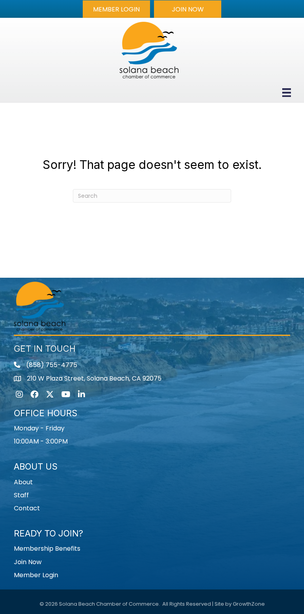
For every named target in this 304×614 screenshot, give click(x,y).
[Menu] (286, 92)
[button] (116, 9)
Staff (21, 495)
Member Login (36, 575)
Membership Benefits (47, 548)
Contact (27, 508)
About (23, 482)
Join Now (28, 562)
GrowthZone (249, 604)
